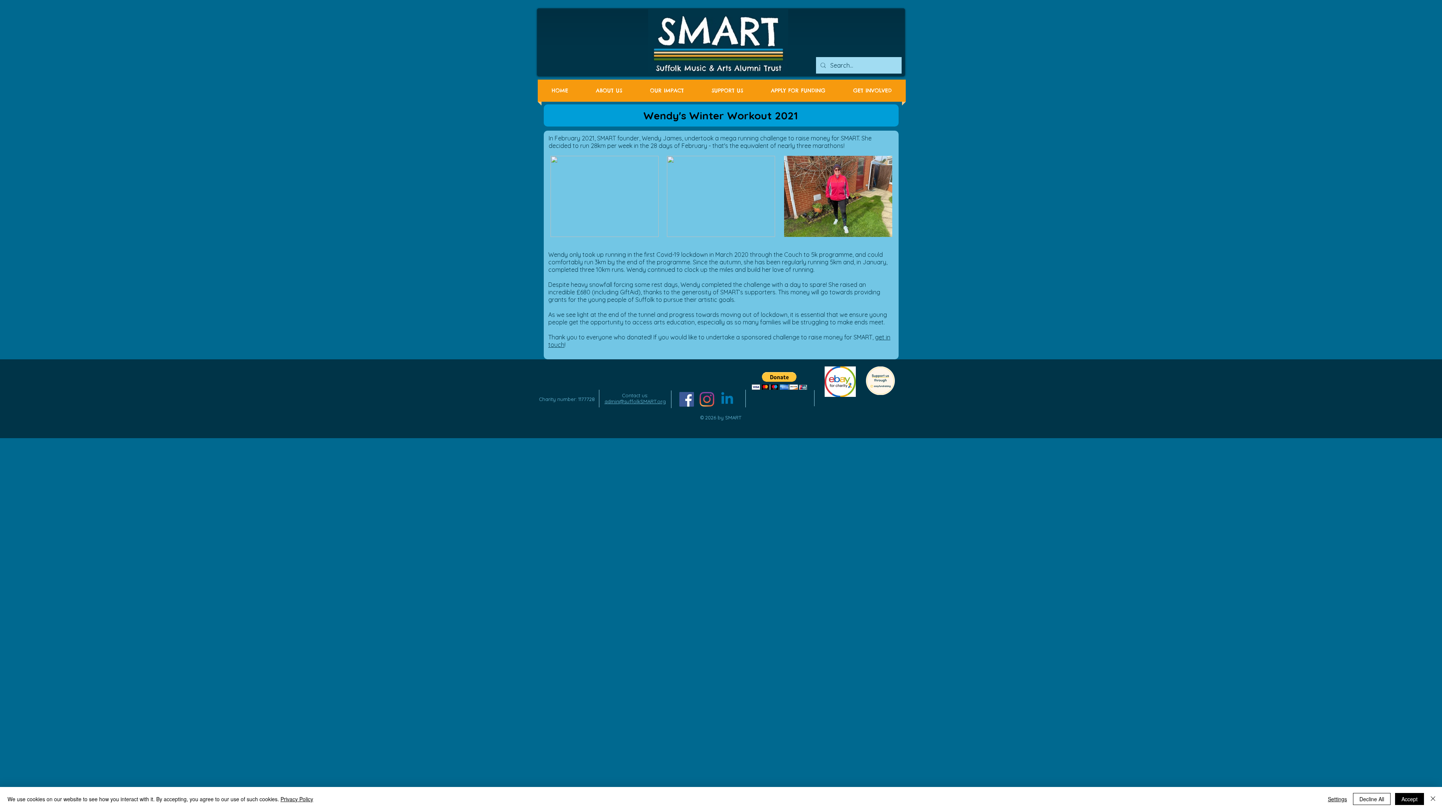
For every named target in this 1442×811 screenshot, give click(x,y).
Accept (1409, 799)
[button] (779, 381)
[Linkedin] (727, 399)
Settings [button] (1337, 799)
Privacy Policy (297, 799)
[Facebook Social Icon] (686, 399)
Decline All (1371, 799)
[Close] (1432, 799)
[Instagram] (707, 399)
